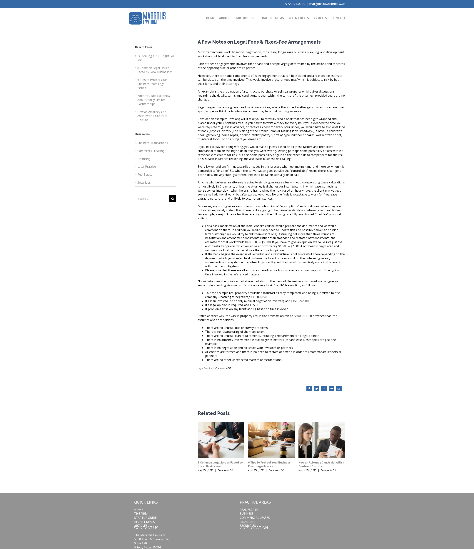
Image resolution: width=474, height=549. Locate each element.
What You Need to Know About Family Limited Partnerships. (153, 100)
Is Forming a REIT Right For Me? (155, 58)
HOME (138, 510)
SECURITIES (248, 526)
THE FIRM (141, 514)
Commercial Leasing (150, 151)
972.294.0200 (295, 3)
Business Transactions (152, 143)
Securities (144, 183)
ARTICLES (140, 526)
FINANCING (248, 522)
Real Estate (144, 175)
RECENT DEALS (144, 522)
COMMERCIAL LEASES (255, 518)
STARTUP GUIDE (145, 518)
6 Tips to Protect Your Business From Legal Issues (152, 84)
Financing (143, 159)
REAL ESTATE (249, 510)
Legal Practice (205, 368)
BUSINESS (246, 514)
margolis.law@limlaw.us (327, 3)
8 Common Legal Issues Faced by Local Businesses (155, 70)
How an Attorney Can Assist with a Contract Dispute (152, 116)
